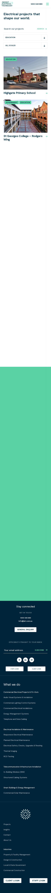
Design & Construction (13, 860)
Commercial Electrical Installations (18, 708)
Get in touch (24, 492)
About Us (7, 840)
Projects (7, 824)
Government (12, 103)
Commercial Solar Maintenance (17, 793)
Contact (7, 835)
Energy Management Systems (16, 714)
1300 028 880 (36, 4)
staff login (15, 669)
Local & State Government (15, 865)
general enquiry (25, 630)
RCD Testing (9, 756)
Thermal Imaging (10, 751)
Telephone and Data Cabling (15, 719)
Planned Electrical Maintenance (17, 740)
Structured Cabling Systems (15, 777)
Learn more (9, 492)
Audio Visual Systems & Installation (18, 697)
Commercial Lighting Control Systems (19, 703)
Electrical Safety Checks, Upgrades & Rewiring (23, 745)
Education (11, 59)
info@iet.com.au (25, 621)
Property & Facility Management (17, 855)
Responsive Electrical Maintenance (18, 735)
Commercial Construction (14, 870)
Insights (7, 830)
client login (36, 669)
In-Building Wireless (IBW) (14, 772)
